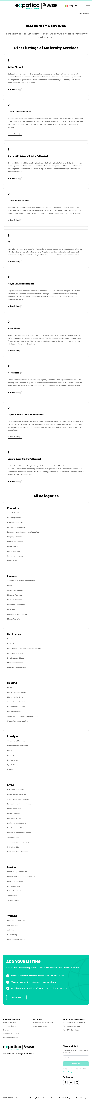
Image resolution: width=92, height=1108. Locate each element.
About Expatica (9, 1022)
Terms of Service (50, 1098)
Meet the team (9, 1026)
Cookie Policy (64, 1098)
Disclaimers (84, 13)
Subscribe (76, 1064)
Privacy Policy (67, 1072)
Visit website (13, 89)
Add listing (16, 997)
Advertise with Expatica (43, 1022)
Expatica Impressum (11, 1034)
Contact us (7, 1030)
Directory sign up (40, 1026)
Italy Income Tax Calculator (74, 1022)
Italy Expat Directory (71, 1026)
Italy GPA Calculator (71, 1030)
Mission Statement (10, 1038)
